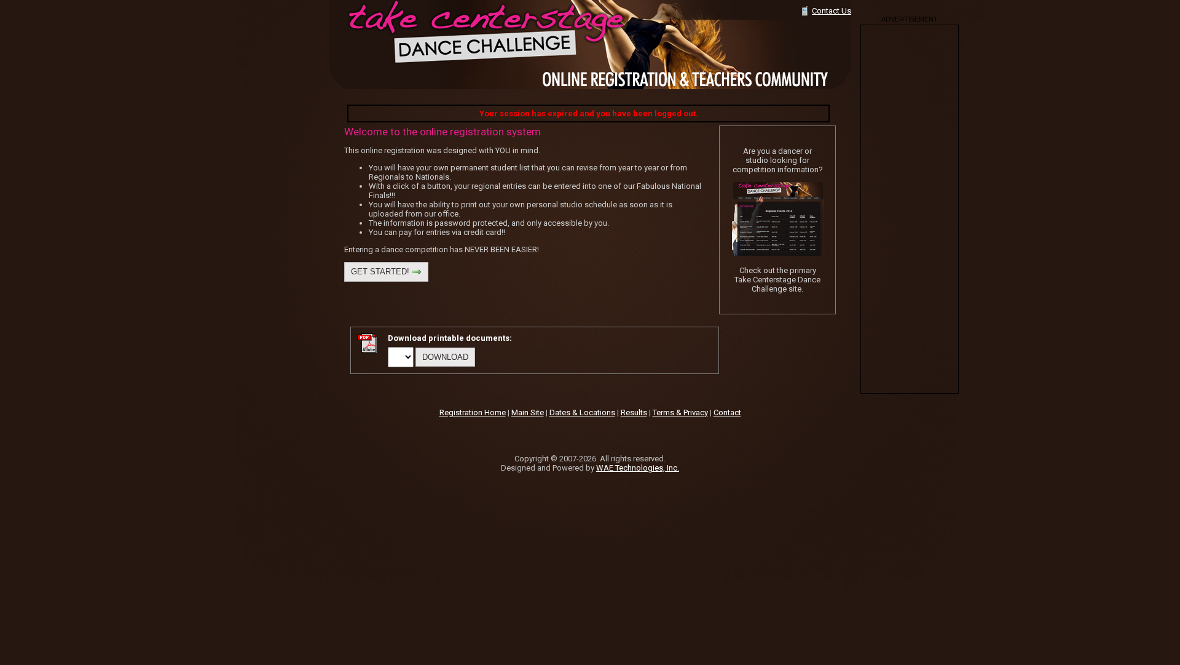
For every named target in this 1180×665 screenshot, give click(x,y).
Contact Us (831, 10)
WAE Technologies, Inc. (637, 467)
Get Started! (381, 271)
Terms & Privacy (680, 412)
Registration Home (472, 412)
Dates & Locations (582, 412)
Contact (727, 412)
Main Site (527, 412)
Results (634, 412)
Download (445, 357)
